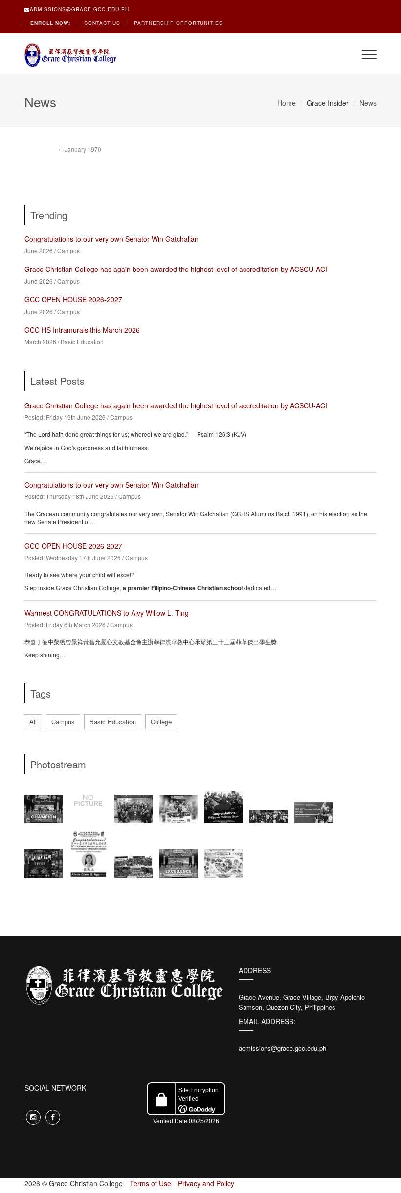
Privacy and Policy (206, 1183)
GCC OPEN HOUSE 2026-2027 (73, 299)
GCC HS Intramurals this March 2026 (82, 330)
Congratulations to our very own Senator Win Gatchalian (111, 239)
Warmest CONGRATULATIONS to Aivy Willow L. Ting (106, 613)
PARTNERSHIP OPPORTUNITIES (178, 23)
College (161, 721)
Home (286, 103)
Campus (68, 251)
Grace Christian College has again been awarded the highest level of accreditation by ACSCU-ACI (175, 269)
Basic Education (82, 342)
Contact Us (102, 23)
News (368, 103)
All (33, 721)
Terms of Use (150, 1183)
